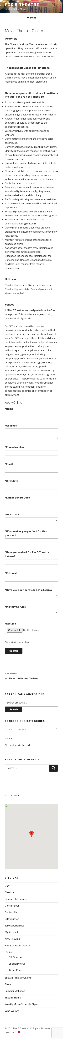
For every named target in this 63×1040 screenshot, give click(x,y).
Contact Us (11, 912)
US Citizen (12, 514)
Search (13, 709)
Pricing (9, 952)
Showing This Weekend (18, 977)
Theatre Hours (13, 997)
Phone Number (14, 447)
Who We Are (12, 1011)
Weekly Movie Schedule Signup (22, 1004)
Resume (10, 623)
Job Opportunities (14, 925)
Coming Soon (12, 905)
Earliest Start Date (17, 497)
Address (11, 425)
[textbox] (31, 729)
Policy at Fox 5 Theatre (17, 945)
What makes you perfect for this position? (26, 533)
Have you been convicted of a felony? (28, 590)
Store (8, 984)
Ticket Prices (16, 970)
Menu (33, 17)
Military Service (15, 606)
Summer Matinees (15, 991)
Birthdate (11, 481)
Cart (7, 885)
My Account (11, 932)
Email (9, 464)
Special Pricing (17, 963)
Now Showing (12, 939)
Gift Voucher (12, 919)
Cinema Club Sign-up (16, 899)
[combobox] (31, 728)
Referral (10, 573)
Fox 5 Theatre (22, 4)
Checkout (10, 892)
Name (9, 408)
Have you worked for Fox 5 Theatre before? (27, 554)
